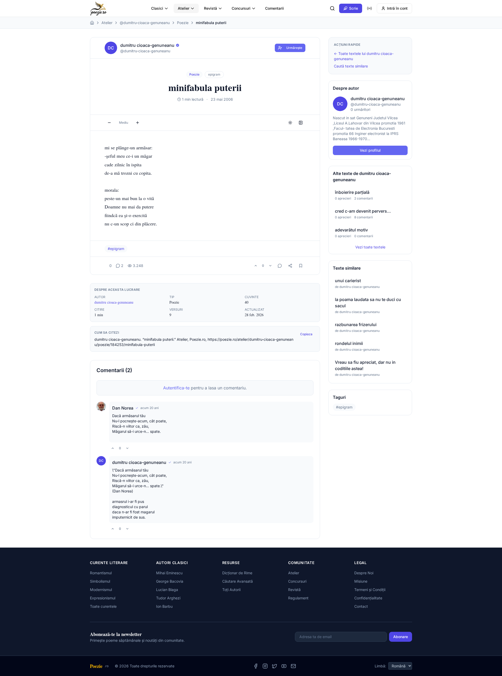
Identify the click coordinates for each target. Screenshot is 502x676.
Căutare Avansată (237, 581)
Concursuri (241, 8)
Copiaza (306, 334)
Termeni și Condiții (369, 589)
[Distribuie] (290, 265)
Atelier (183, 8)
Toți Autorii (231, 589)
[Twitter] (274, 666)
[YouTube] (284, 666)
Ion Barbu (164, 606)
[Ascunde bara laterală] (300, 122)
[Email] (293, 666)
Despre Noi (363, 573)
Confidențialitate (368, 598)
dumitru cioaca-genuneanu (113, 302)
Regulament (298, 598)
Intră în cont (397, 8)
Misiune (360, 581)
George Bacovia (169, 581)
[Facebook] (255, 666)
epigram (214, 74)
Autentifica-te (176, 387)
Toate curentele (103, 606)
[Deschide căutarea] (332, 8)
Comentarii (274, 8)
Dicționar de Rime (237, 573)
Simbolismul (100, 581)
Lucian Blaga (167, 589)
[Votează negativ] (270, 265)
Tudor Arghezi (168, 598)
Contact (361, 606)
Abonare (400, 636)
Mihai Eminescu (169, 573)
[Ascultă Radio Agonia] (369, 8)
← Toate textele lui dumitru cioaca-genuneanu (363, 56)
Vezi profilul (370, 150)
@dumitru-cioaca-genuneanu (145, 22)
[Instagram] (265, 666)
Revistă (210, 8)
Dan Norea (122, 408)
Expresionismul (102, 598)
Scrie (353, 8)
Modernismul (101, 589)
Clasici (157, 8)
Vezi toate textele (370, 247)
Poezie (183, 22)
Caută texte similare (351, 66)
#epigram (116, 248)
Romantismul (101, 573)
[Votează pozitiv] (255, 265)
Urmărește (294, 48)
